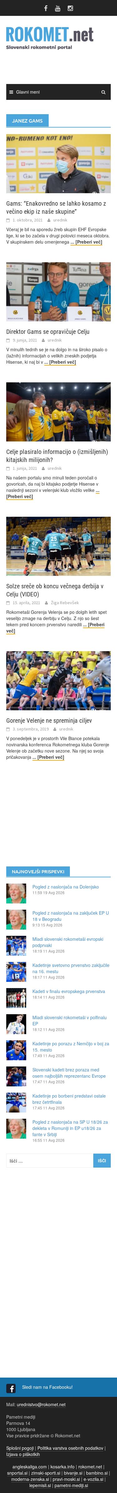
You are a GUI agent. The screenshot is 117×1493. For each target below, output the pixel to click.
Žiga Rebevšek (65, 602)
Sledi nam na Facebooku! (48, 1387)
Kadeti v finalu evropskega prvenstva (68, 991)
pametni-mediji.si (71, 1485)
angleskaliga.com (29, 1466)
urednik (60, 220)
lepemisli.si (40, 1485)
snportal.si (17, 1473)
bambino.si (97, 1473)
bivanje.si (73, 1473)
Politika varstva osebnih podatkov (70, 1448)
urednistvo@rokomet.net (41, 1404)
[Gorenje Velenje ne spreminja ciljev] (58, 680)
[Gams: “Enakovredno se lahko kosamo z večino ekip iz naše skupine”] (58, 163)
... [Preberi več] (86, 242)
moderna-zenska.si (30, 1479)
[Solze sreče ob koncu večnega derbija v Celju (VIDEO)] (58, 546)
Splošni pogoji (20, 1448)
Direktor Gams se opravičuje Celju (48, 331)
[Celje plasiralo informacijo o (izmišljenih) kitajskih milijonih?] (58, 411)
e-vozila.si (93, 1479)
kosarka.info (63, 1466)
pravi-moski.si (66, 1479)
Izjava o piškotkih (23, 1454)
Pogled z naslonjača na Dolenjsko (65, 887)
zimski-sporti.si (45, 1473)
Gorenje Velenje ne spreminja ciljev (49, 720)
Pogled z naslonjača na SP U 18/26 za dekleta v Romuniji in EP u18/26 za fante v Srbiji (70, 1128)
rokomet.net (90, 1466)
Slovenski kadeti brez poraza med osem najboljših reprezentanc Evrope (69, 1072)
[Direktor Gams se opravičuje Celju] (58, 291)
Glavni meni (28, 92)
